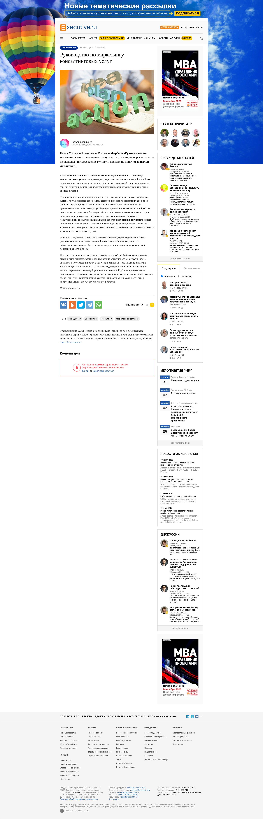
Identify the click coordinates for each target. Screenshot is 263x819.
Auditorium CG (177, 427)
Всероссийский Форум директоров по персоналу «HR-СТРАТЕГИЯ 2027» (184, 433)
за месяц (186, 276)
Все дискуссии (180, 628)
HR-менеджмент (95, 733)
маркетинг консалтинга (127, 319)
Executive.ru (76, 792)
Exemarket (148, 756)
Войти (85, 371)
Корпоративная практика (155, 737)
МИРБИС (186, 38)
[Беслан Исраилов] (175, 143)
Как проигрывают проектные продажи (180, 283)
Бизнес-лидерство (152, 733)
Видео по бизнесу (124, 763)
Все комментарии (180, 259)
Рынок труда (93, 740)
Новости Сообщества (69, 775)
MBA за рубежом (123, 740)
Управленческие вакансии (100, 752)
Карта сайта (114, 799)
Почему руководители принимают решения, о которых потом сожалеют (184, 332)
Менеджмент (134, 38)
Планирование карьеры (98, 748)
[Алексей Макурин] (164, 143)
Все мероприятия (180, 443)
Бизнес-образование (112, 38)
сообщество (91, 319)
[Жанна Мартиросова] (196, 143)
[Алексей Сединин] (164, 133)
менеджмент (74, 319)
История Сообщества (69, 740)
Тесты (118, 759)
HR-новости (65, 779)
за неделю (170, 276)
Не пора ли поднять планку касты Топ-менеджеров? (184, 608)
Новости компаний (68, 764)
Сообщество (78, 38)
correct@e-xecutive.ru (70, 342)
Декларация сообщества (110, 716)
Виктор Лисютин (178, 305)
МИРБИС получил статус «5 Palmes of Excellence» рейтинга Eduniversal (176, 480)
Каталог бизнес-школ (125, 767)
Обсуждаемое (192, 268)
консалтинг (106, 319)
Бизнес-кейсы (122, 752)
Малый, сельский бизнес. (183, 540)
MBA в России (122, 737)
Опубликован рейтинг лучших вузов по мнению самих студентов (177, 464)
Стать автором (169, 27)
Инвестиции (178, 744)
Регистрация (196, 27)
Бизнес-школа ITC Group (181, 390)
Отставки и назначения (70, 768)
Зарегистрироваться (103, 371)
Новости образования (69, 772)
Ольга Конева (176, 321)
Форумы (175, 38)
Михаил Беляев (177, 355)
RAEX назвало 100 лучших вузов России (178, 496)
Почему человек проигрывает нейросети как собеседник (184, 349)
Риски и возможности (182, 740)
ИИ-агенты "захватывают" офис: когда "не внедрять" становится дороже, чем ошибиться (184, 563)
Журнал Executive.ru (68, 744)
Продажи (148, 748)
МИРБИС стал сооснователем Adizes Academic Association (176, 512)
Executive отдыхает (68, 748)
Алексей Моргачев (179, 288)
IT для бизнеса (151, 752)
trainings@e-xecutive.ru (140, 790)
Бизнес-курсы (122, 748)
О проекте (66, 716)
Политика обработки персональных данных (79, 799)
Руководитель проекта (183, 393)
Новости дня (65, 760)
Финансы (149, 38)
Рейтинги (120, 744)
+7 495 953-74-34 (188, 788)
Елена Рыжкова (177, 169)
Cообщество (66, 727)
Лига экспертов (67, 737)
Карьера (92, 38)
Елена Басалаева (178, 544)
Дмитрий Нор (176, 241)
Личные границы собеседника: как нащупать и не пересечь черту (184, 188)
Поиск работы (94, 737)
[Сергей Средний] (175, 133)
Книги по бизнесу (124, 756)
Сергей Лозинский (179, 193)
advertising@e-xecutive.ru (128, 792)
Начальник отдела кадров (185, 380)
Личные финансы (180, 737)
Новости (163, 38)
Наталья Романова (179, 338)
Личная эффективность (98, 744)
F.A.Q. (77, 716)
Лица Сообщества (68, 733)
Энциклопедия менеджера (156, 759)
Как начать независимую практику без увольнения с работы (184, 316)
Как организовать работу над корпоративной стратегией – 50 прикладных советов (185, 234)
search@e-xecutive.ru (136, 788)
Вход (184, 27)
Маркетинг (149, 744)
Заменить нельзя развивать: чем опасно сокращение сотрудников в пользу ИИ (185, 299)
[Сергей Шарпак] (185, 143)
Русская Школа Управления (183, 377)
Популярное (169, 268)
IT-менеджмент (151, 740)
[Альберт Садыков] (196, 133)
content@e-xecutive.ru (127, 795)
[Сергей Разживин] (185, 133)
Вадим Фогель (177, 570)
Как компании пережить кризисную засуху (182, 210)
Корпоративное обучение (127, 733)
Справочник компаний (98, 756)
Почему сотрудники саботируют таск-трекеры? (184, 587)
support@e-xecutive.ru (129, 797)
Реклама (87, 716)
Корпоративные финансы (184, 733)
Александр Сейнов (179, 215)
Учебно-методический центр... (184, 403)
